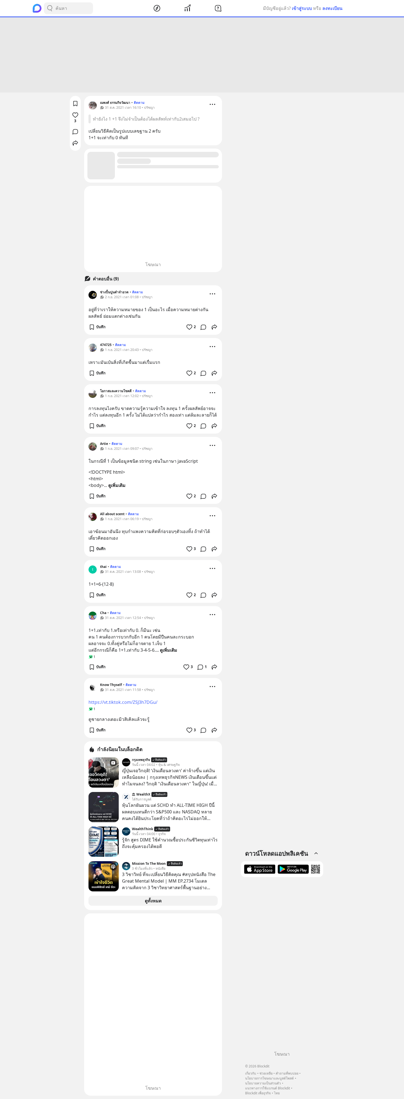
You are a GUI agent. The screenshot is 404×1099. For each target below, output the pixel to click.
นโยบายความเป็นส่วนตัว (263, 1083)
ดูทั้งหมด (153, 901)
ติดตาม (139, 102)
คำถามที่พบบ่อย (287, 1073)
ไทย (277, 1093)
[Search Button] (50, 8)
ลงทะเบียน (332, 8)
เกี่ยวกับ (250, 1073)
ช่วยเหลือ (266, 1073)
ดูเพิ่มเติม (117, 485)
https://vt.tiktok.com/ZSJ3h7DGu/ (122, 702)
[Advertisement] (202, 55)
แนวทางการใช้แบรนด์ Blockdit (267, 1088)
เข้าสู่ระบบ (302, 8)
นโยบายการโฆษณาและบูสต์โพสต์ (269, 1078)
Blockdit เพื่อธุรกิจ (258, 1093)
